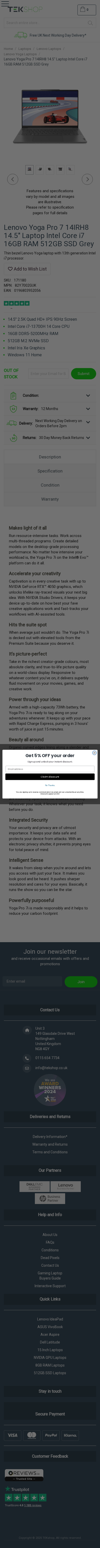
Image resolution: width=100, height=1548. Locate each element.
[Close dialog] (94, 752)
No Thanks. (50, 785)
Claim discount (50, 776)
